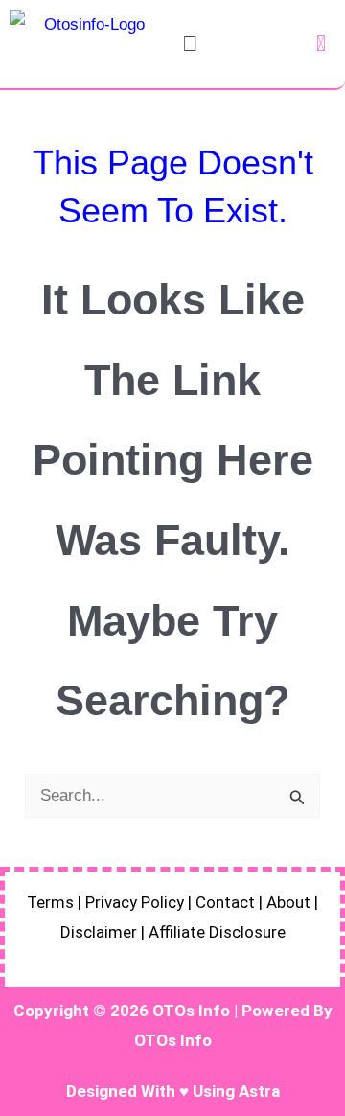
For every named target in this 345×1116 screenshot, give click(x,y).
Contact (225, 902)
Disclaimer (98, 932)
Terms (50, 902)
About (288, 902)
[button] (189, 43)
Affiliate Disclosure (217, 932)
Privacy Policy (134, 902)
